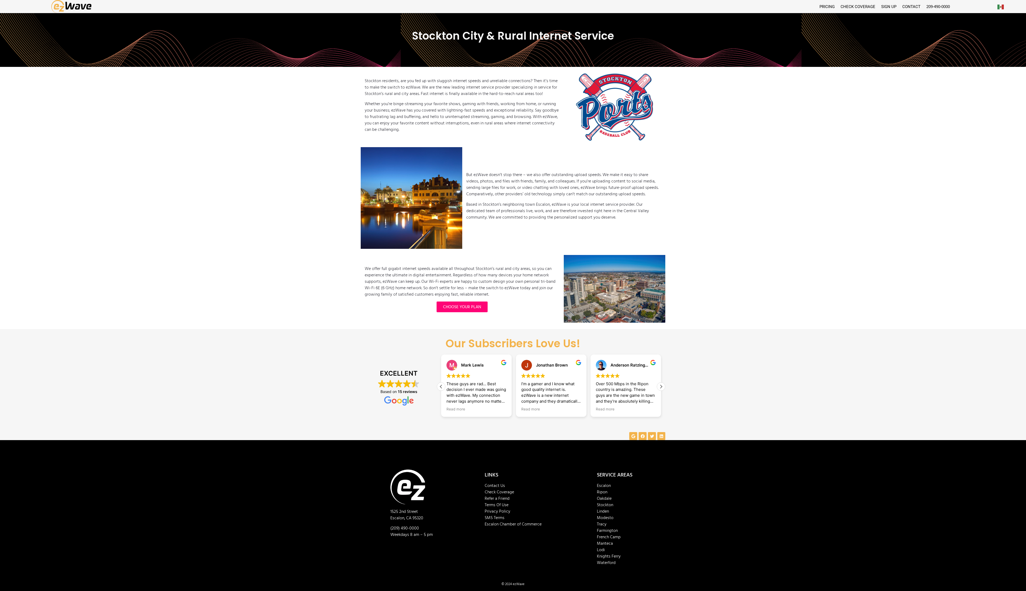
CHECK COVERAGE (858, 6)
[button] (661, 387)
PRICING (827, 6)
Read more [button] (455, 409)
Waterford (606, 562)
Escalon (604, 485)
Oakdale (604, 498)
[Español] (1000, 6)
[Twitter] (652, 436)
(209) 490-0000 (404, 528)
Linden (603, 511)
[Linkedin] (661, 436)
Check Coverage (499, 492)
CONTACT (911, 6)
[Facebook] (643, 436)
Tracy (602, 524)
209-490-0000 (938, 6)
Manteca (605, 543)
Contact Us (495, 485)
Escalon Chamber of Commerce (513, 524)
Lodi (601, 549)
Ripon (602, 492)
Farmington (607, 530)
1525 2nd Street (404, 511)
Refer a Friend (497, 498)
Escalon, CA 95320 (406, 517)
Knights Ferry (609, 556)
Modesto (605, 517)
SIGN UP (888, 6)
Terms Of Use (496, 504)
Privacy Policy (497, 511)
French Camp (609, 536)
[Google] (633, 436)
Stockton (605, 504)
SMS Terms (494, 517)
